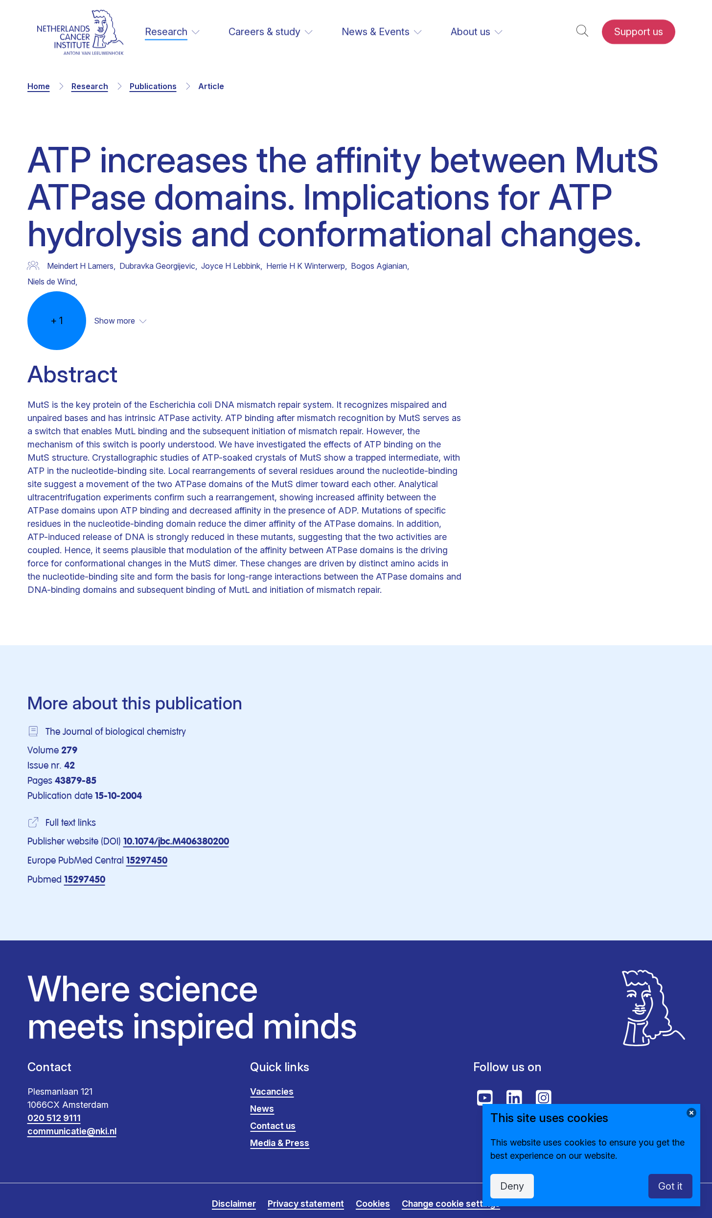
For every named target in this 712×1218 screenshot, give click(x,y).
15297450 (146, 861)
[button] (582, 32)
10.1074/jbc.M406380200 (176, 842)
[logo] (80, 32)
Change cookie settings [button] (451, 1203)
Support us (638, 32)
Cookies (373, 1203)
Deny (512, 1186)
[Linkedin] (514, 1098)
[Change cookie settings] (691, 1113)
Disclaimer (234, 1203)
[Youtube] (485, 1098)
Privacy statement (306, 1203)
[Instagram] (543, 1098)
